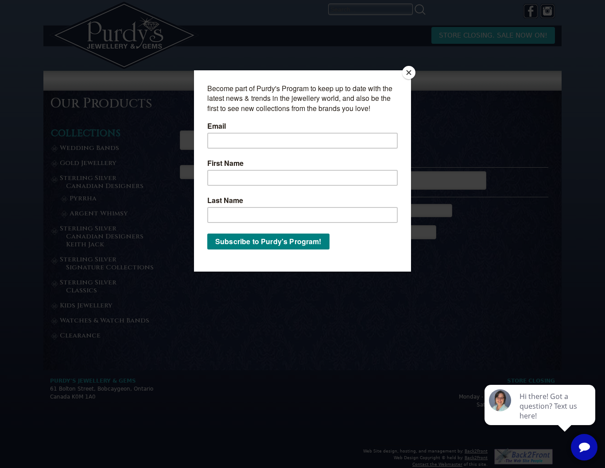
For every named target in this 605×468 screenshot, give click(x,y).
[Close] (408, 72)
